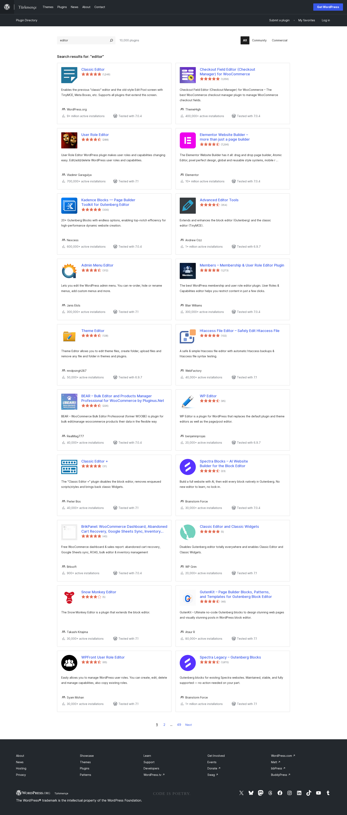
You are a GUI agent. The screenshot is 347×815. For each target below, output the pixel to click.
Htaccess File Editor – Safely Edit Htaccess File (240, 331)
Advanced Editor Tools (219, 200)
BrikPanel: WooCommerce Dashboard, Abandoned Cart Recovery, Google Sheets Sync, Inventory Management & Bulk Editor (124, 529)
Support (149, 762)
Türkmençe (61, 793)
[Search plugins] (111, 40)
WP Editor (208, 396)
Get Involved (216, 755)
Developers (151, 768)
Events (211, 762)
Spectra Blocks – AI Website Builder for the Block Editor (224, 463)
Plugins (84, 768)
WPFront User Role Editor (103, 657)
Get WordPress (328, 7)
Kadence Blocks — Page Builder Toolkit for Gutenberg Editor (108, 202)
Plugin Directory (26, 20)
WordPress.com (283, 755)
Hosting (21, 768)
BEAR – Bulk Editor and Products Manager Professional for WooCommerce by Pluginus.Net (122, 398)
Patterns (85, 774)
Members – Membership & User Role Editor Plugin (242, 265)
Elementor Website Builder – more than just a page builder (225, 137)
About (20, 755)
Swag (212, 774)
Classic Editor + (94, 461)
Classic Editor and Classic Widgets (229, 526)
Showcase (87, 755)
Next (188, 724)
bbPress (278, 768)
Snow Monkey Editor (98, 592)
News (19, 762)
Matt (276, 762)
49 (179, 725)
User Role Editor (95, 135)
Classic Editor (93, 69)
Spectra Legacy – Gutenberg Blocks (230, 657)
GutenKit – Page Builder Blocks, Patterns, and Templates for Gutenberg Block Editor (236, 594)
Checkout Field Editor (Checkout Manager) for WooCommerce (227, 71)
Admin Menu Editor (97, 265)
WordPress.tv (154, 774)
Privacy (21, 774)
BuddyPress (281, 774)
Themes (85, 762)
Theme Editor (92, 331)
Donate (214, 768)
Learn (147, 755)
